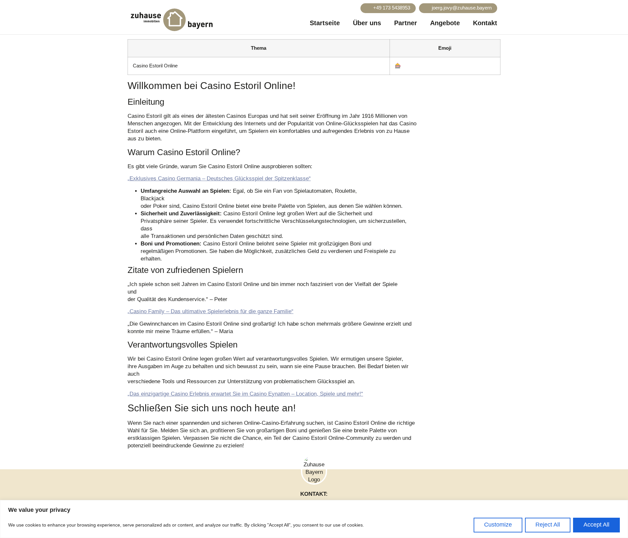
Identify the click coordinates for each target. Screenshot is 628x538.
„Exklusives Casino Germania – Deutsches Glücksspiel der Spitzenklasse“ (219, 178)
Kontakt (485, 23)
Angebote (445, 23)
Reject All (547, 524)
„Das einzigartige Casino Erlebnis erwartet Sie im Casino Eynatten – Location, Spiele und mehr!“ (245, 394)
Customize (498, 524)
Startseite (325, 23)
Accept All (596, 524)
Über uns (367, 23)
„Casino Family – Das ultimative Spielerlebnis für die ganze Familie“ (210, 311)
